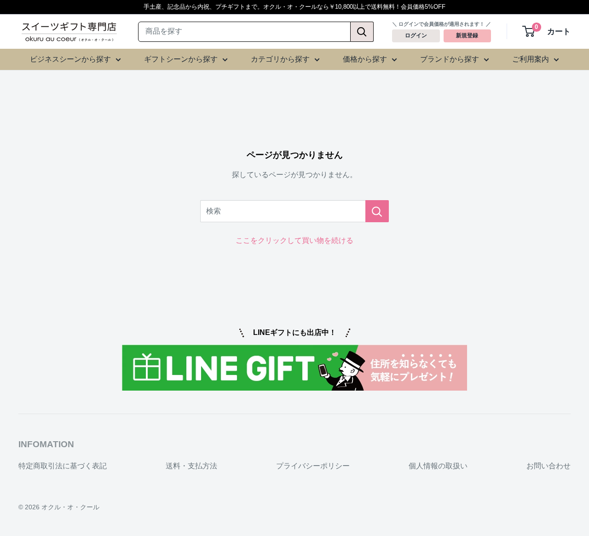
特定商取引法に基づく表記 (62, 466)
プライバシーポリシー (313, 466)
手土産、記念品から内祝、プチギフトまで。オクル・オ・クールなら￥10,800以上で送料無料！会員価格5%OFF (294, 6)
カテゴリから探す (280, 59)
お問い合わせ (548, 466)
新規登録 (467, 36)
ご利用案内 (530, 59)
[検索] (362, 32)
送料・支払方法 (191, 466)
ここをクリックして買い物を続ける (294, 240)
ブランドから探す (449, 59)
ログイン (416, 36)
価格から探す (365, 59)
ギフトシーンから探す (181, 59)
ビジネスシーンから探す (70, 59)
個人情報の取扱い (438, 466)
